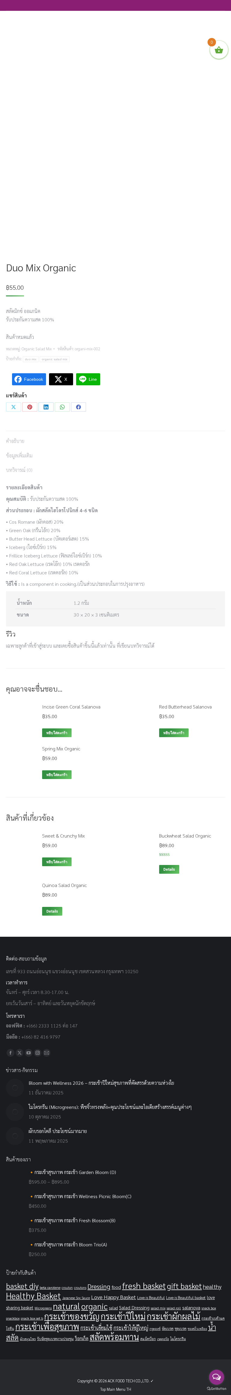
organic (94, 1306)
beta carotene (50, 1287)
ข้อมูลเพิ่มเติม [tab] (19, 455)
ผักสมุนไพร (28, 1339)
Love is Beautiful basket (186, 1297)
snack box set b (32, 1318)
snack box (209, 1307)
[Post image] (15, 1088)
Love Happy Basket (113, 1296)
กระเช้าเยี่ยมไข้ (96, 1327)
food (116, 1287)
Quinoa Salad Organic (64, 885)
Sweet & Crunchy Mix (63, 835)
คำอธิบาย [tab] (15, 441)
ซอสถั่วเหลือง (197, 1328)
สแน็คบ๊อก (148, 1338)
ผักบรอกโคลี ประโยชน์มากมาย (58, 1131)
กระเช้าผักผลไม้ (173, 1316)
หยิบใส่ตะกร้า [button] (56, 733)
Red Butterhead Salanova (185, 706)
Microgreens (43, 1308)
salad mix (158, 1307)
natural (66, 1305)
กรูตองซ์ (155, 1328)
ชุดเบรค (180, 1328)
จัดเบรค (168, 1328)
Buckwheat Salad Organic (185, 835)
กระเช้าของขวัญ (72, 1316)
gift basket (184, 1286)
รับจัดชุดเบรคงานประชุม (55, 1338)
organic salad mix (54, 359)
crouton (67, 1287)
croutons (80, 1287)
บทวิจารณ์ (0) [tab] (19, 470)
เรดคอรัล (163, 1339)
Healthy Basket (33, 1295)
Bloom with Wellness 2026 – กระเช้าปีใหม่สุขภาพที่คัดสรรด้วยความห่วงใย (101, 1083)
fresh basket (144, 1285)
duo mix (30, 359)
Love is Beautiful (151, 1297)
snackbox (13, 1318)
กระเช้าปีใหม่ (123, 1316)
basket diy (22, 1286)
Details (169, 869)
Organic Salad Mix (37, 348)
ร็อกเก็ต (81, 1338)
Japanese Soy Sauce (76, 1298)
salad (113, 1307)
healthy (212, 1286)
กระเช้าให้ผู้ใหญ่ (130, 1327)
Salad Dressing (134, 1307)
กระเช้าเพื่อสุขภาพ (47, 1326)
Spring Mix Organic (61, 748)
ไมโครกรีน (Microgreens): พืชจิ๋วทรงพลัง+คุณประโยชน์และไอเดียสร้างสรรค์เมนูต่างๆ (110, 1107)
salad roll (174, 1307)
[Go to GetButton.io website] (216, 1389)
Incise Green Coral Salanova (71, 706)
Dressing (99, 1286)
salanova (191, 1307)
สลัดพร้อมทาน (114, 1336)
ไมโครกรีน (178, 1338)
